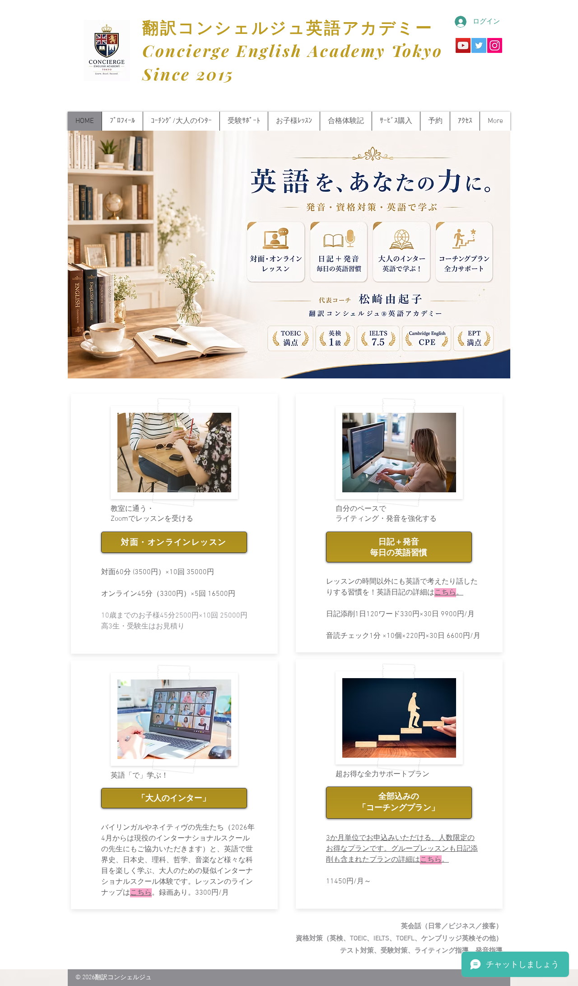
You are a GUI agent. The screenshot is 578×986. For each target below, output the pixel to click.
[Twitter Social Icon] (478, 45)
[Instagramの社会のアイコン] (494, 45)
